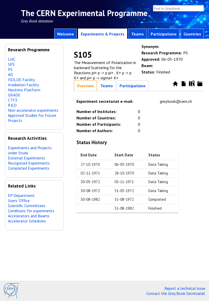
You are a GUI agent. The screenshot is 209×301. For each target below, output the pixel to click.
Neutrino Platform (24, 89)
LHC (11, 59)
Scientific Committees (26, 205)
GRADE (14, 94)
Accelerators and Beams (28, 215)
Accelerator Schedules (27, 220)
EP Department (21, 195)
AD (10, 74)
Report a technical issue (184, 288)
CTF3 (12, 100)
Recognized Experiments (29, 163)
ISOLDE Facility (21, 79)
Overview (85, 85)
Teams (137, 33)
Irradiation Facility (23, 84)
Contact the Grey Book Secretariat (175, 293)
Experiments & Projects (102, 33)
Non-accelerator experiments (33, 110)
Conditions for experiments (31, 210)
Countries (192, 33)
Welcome (65, 33)
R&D (12, 105)
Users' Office (19, 200)
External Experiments (26, 157)
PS (10, 69)
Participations (164, 33)
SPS (11, 64)
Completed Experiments (28, 168)
